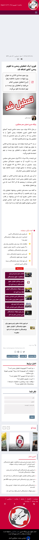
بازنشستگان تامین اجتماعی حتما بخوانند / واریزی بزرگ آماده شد (20, 486)
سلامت (16, 499)
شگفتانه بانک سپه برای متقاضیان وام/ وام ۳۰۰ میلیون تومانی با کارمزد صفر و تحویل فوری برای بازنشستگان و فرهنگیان (15, 247)
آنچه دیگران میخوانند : (26, 231)
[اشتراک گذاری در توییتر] (24, 352)
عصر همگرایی (15, 532)
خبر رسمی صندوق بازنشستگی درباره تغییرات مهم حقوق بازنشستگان (17, 255)
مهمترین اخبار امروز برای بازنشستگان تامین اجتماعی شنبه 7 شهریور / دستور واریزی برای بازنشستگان (15, 306)
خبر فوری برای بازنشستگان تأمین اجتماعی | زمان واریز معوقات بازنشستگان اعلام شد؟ (15, 237)
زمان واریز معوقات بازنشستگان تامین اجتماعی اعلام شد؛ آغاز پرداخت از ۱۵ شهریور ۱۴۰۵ (16, 314)
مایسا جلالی (28, 118)
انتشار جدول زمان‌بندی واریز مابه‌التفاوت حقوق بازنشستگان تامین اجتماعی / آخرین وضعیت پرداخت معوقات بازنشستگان (15, 276)
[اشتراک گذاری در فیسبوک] (15, 352)
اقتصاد (28, 499)
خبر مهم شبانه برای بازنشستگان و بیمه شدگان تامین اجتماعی (16, 262)
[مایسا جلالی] (34, 118)
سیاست (35, 499)
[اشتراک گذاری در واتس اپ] (21, 352)
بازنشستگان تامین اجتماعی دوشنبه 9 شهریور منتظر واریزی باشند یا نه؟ (14, 298)
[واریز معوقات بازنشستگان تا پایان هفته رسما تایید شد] (28, 290)
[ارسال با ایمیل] (21, 59)
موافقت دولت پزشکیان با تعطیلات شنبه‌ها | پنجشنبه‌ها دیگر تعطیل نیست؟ (21, 383)
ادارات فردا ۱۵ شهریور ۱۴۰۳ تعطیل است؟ (21, 376)
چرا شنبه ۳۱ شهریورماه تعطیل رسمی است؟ (20, 368)
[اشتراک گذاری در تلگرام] (18, 352)
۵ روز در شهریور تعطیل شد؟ (25, 379)
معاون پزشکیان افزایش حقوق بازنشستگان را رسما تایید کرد (16, 283)
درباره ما (27, 501)
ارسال (32, 417)
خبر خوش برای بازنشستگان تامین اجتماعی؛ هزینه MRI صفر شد (19, 480)
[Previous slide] (8, 427)
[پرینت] (18, 59)
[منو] (19, 12)
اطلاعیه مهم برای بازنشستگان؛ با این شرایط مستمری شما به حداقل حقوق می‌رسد (19, 447)
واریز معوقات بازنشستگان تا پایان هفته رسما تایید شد (15, 290)
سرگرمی (9, 499)
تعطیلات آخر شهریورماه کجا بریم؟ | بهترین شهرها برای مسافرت (18, 372)
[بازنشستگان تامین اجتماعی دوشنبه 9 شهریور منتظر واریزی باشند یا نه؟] (28, 298)
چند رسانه (34, 501)
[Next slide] (4, 427)
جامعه (22, 499)
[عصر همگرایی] (33, 5)
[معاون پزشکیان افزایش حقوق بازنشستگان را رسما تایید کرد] (28, 283)
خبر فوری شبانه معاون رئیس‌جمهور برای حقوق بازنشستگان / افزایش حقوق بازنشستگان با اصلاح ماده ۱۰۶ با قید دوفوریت (16, 328)
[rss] (34, 504)
